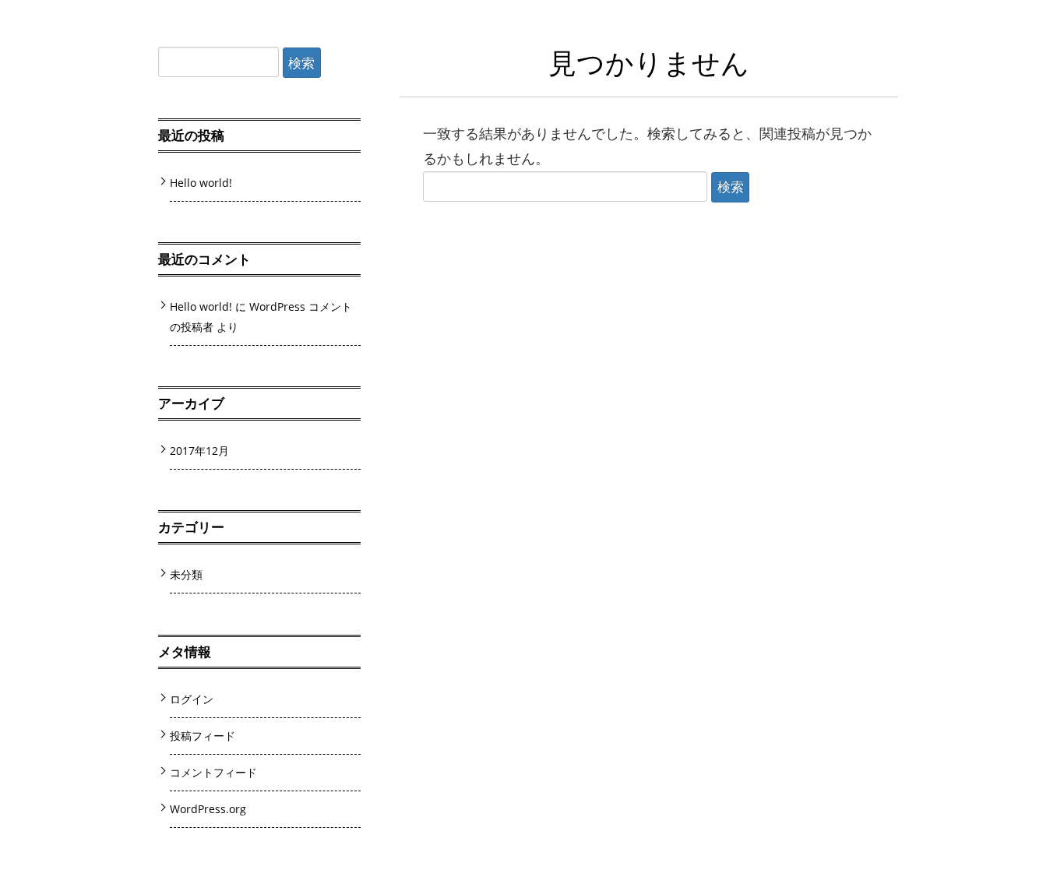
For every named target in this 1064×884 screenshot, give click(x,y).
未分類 (186, 574)
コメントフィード (213, 772)
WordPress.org (208, 808)
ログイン (191, 699)
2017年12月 (199, 450)
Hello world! (201, 182)
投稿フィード (202, 735)
